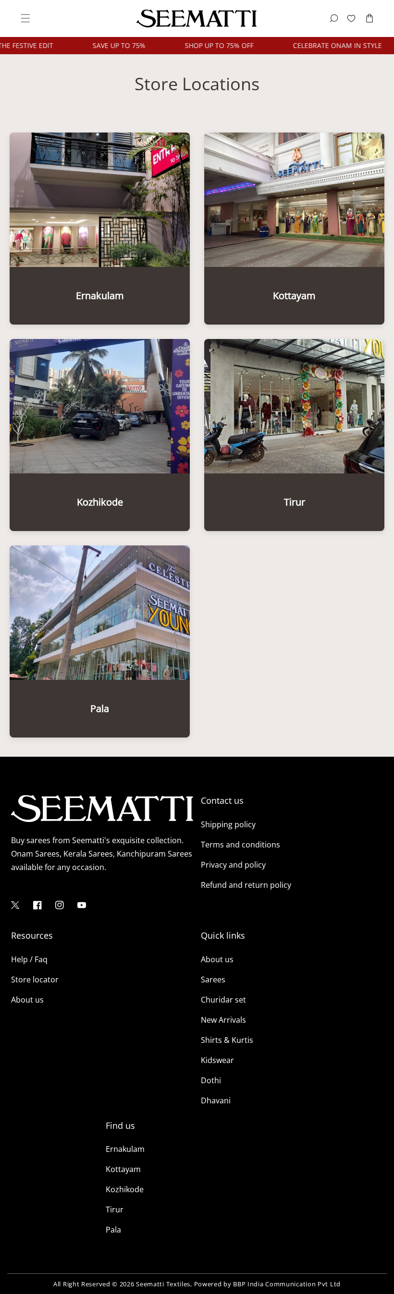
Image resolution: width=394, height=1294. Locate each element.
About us (27, 999)
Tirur (114, 1209)
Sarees (213, 979)
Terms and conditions (240, 844)
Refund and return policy (246, 885)
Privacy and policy (233, 864)
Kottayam (123, 1169)
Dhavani (216, 1100)
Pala (113, 1229)
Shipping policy (228, 824)
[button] (24, 18)
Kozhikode (125, 1189)
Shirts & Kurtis (227, 1040)
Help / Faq (29, 959)
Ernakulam (125, 1149)
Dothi (211, 1080)
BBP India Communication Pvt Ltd (287, 1284)
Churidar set (223, 999)
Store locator (35, 979)
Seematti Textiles (163, 1284)
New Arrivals (223, 1020)
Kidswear (217, 1060)
